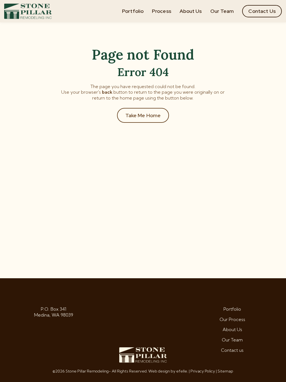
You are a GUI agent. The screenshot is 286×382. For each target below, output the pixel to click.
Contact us (232, 350)
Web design (159, 371)
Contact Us (262, 11)
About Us (191, 11)
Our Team (222, 11)
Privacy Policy (202, 371)
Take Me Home (143, 115)
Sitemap (225, 371)
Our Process (232, 319)
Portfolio (133, 11)
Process (161, 11)
